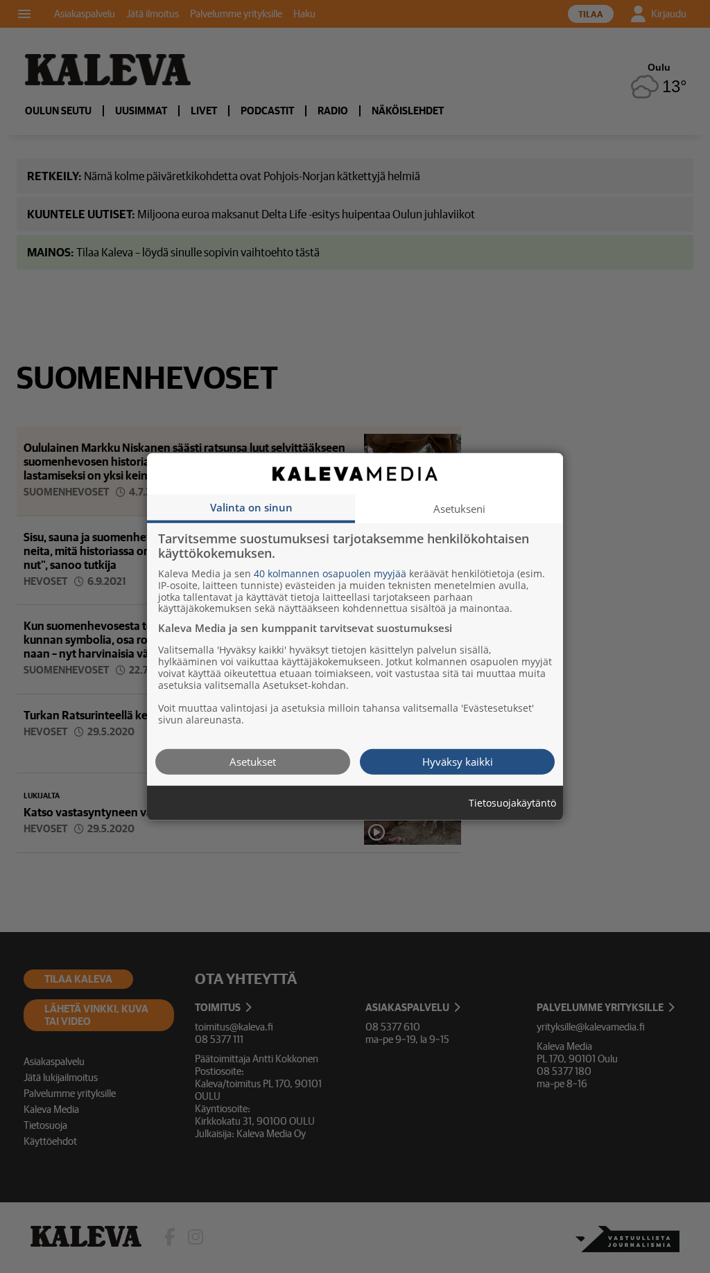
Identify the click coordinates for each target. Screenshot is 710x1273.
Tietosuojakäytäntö (512, 803)
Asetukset (253, 761)
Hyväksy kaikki (457, 761)
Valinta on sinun (251, 506)
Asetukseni (459, 508)
